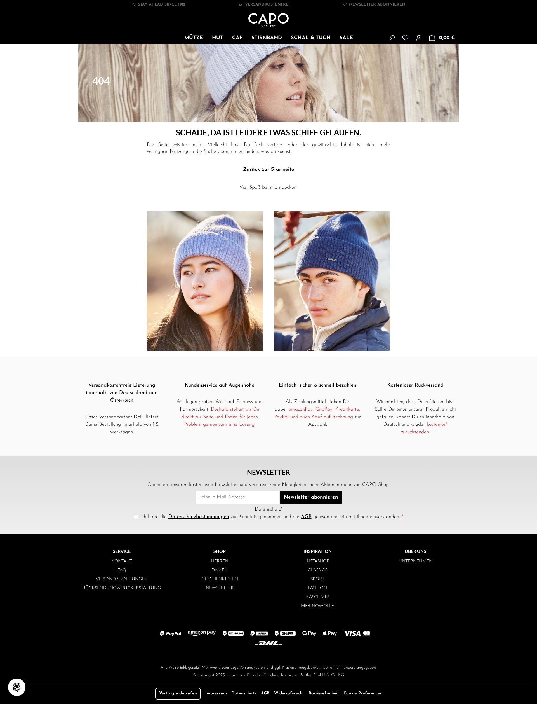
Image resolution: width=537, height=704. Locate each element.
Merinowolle (317, 605)
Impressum (216, 693)
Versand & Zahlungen (122, 578)
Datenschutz (243, 693)
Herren (219, 560)
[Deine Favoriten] (405, 38)
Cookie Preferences (362, 693)
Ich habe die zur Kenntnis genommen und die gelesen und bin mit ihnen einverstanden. (271, 517)
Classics (317, 569)
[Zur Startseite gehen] (268, 20)
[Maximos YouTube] (291, 654)
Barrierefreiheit (323, 693)
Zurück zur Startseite (268, 169)
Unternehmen (415, 560)
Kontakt (121, 560)
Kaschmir (317, 596)
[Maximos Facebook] (268, 654)
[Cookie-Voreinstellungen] (16, 687)
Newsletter (220, 587)
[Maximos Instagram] (246, 654)
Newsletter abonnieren (377, 5)
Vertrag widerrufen (178, 693)
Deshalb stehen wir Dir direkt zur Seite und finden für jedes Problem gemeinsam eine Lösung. (221, 417)
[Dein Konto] (418, 38)
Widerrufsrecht (289, 693)
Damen (219, 569)
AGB (306, 517)
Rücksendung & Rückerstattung (122, 587)
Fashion (317, 587)
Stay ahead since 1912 (161, 5)
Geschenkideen (219, 578)
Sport (317, 578)
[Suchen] (392, 38)
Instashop (317, 560)
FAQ (121, 569)
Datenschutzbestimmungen (198, 517)
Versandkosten (252, 668)
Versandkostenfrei (267, 5)
